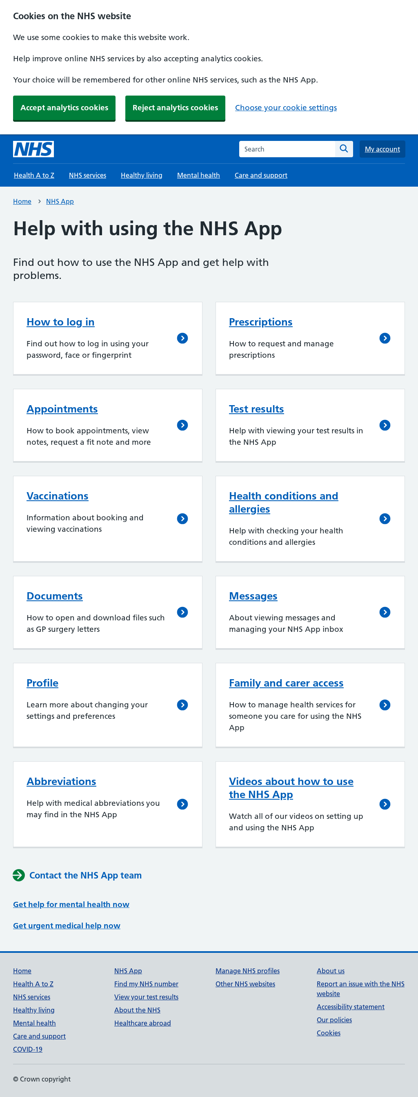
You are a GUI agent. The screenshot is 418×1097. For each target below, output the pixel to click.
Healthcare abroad (142, 1023)
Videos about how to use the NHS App (291, 788)
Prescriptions (261, 321)
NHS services (87, 175)
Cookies (328, 1033)
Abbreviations (61, 781)
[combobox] (287, 149)
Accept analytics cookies (64, 107)
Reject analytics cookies (175, 107)
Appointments (62, 408)
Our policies (334, 1020)
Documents (55, 595)
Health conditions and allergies (283, 502)
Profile (42, 682)
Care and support (261, 175)
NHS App (60, 201)
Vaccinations (58, 495)
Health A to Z (34, 175)
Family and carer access (286, 682)
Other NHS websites (245, 984)
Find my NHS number (146, 984)
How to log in (61, 321)
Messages (253, 595)
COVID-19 (27, 1049)
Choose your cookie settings (286, 107)
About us (331, 971)
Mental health (198, 175)
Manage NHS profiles (248, 971)
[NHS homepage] (33, 149)
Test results (256, 408)
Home (22, 201)
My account (382, 149)
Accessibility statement (351, 1007)
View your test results (146, 997)
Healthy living (141, 175)
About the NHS (137, 1010)
